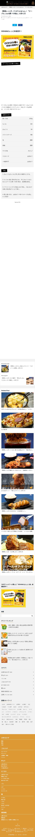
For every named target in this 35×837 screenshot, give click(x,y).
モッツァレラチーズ (6, 716)
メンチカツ (24, 714)
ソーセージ (14, 711)
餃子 (32, 721)
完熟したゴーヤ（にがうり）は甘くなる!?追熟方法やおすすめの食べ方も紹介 (20, 634)
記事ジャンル (6, 694)
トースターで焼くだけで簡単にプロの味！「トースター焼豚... (17, 531)
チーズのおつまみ (5, 778)
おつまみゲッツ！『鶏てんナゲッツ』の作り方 (13, 490)
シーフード (8, 711)
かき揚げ (24, 704)
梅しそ (6, 721)
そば (29, 704)
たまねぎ (4, 706)
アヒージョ (4, 709)
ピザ (2, 787)
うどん (2, 803)
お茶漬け (18, 704)
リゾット (28, 716)
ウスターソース (12, 709)
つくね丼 (10, 706)
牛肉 (2, 745)
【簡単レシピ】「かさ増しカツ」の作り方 (12, 551)
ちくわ (24, 17)
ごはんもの (6, 682)
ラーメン (22, 716)
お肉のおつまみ (4, 774)
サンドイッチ (4, 791)
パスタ (2, 801)
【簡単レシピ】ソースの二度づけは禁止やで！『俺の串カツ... (17, 450)
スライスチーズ (14, 17)
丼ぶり (3, 719)
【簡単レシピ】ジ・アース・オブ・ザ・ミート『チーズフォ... (17, 572)
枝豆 (30, 719)
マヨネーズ (4, 17)
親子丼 (23, 721)
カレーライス (4, 751)
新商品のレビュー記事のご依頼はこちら (10, 819)
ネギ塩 (7, 714)
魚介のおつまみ (4, 780)
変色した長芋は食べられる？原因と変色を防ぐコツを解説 (20, 642)
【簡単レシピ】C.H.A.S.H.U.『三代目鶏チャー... (13, 511)
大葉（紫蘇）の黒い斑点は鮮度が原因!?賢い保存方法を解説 (20, 626)
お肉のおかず (5, 16)
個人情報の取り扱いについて (14, 830)
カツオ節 (19, 709)
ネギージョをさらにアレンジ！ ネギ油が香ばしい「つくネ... (16, 409)
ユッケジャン (15, 716)
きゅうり (20, 17)
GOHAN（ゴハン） (7, 828)
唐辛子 (9, 17)
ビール (18, 714)
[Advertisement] (17, 283)
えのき (3, 704)
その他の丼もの (4, 768)
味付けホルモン (10, 719)
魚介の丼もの (4, 766)
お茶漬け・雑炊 (4, 755)
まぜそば (20, 706)
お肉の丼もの (4, 764)
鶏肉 (2, 741)
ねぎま (14, 706)
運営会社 (3, 817)
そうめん (3, 797)
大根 (16, 719)
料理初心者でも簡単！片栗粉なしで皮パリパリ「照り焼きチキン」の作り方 (20, 659)
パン (3, 678)
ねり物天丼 (4, 429)
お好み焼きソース (10, 704)
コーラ (30, 709)
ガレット (25, 709)
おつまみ (5, 685)
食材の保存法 (6, 691)
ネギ (3, 714)
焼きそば (3, 799)
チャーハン (3, 753)
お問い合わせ (4, 815)
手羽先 (25, 719)
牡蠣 (16, 721)
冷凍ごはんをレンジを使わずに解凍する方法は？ (20, 650)
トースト (30, 711)
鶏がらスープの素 (10, 724)
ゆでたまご (26, 706)
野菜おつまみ (4, 776)
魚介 (3, 724)
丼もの (4, 675)
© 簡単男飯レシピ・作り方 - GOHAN (17, 834)
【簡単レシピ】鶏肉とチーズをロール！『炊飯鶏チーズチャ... (17, 470)
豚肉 (10, 16)
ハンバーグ (12, 714)
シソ (3, 711)
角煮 (28, 721)
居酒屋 (20, 719)
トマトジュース (22, 711)
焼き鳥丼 (11, 721)
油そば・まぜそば (5, 805)
